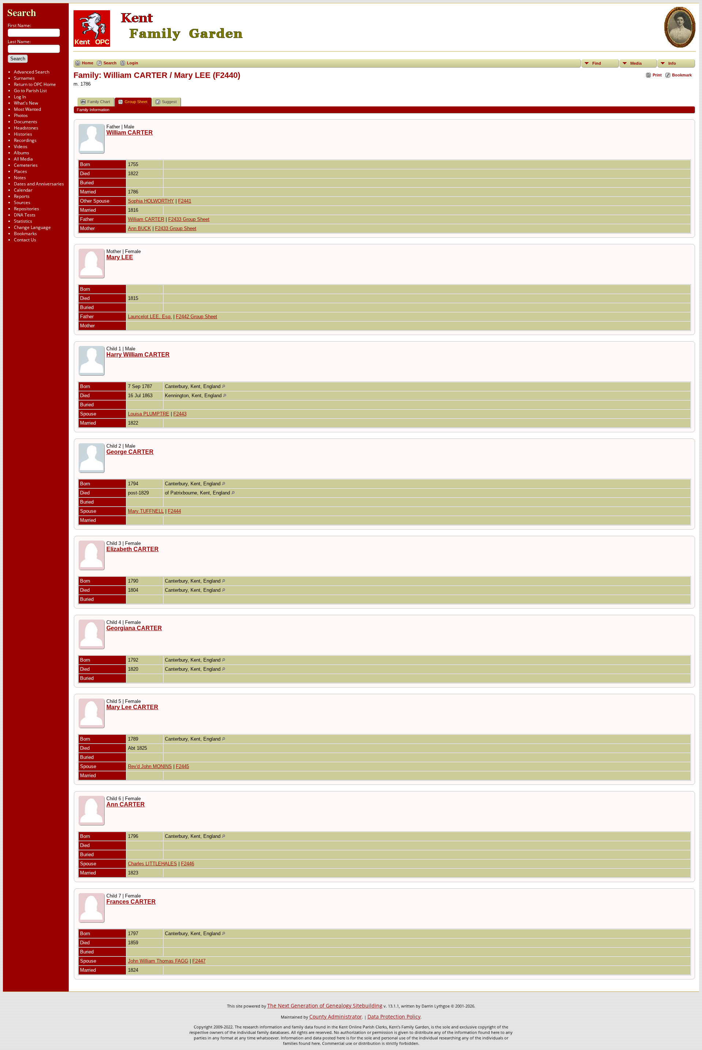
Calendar (23, 190)
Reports (22, 196)
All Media (23, 159)
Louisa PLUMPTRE (148, 414)
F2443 (179, 414)
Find (596, 63)
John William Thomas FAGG (158, 961)
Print (657, 75)
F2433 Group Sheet (189, 219)
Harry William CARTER (138, 354)
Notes (20, 177)
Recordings (25, 140)
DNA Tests (24, 215)
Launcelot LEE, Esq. (150, 316)
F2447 (198, 961)
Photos (21, 115)
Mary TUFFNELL (146, 511)
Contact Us (25, 240)
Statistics (23, 221)
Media (636, 63)
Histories (23, 134)
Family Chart (98, 101)
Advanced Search (31, 72)
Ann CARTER (125, 804)
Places (20, 171)
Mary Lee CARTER (132, 707)
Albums (21, 153)
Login (132, 63)
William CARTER (129, 132)
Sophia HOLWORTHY (151, 201)
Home (87, 63)
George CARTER (130, 452)
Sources (22, 202)
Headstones (26, 128)
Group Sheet (136, 101)
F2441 (184, 201)
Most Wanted (27, 109)
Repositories (26, 209)
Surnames (24, 78)
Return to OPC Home (35, 84)
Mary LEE (119, 257)
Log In (20, 97)
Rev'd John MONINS (150, 766)
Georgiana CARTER (134, 628)
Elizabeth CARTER (132, 549)
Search (21, 12)
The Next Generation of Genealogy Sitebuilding (324, 1005)
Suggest (169, 101)
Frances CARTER (131, 902)
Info (672, 63)
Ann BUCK (139, 228)
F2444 (174, 511)
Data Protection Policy (393, 1016)
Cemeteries (26, 165)
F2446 (187, 863)
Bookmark (682, 75)
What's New (26, 103)
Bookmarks (25, 233)
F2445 (182, 766)
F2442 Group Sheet (196, 316)
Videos (20, 146)
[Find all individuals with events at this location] (223, 386)
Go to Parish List (30, 90)
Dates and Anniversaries (39, 184)
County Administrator (335, 1016)
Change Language (32, 227)
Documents (25, 121)
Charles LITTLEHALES (152, 863)
